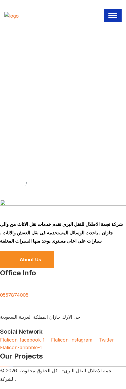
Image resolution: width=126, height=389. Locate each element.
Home (14, 183)
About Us (30, 259)
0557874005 (14, 295)
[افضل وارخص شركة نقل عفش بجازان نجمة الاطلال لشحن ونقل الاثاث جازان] (11, 15)
